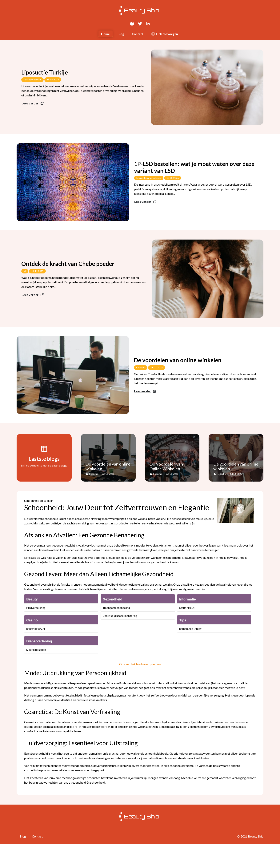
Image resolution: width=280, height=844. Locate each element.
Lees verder (30, 103)
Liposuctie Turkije (44, 72)
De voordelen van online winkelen (178, 360)
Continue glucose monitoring (120, 616)
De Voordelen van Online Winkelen (166, 466)
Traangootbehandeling (116, 608)
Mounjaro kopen (36, 650)
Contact (137, 34)
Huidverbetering (36, 608)
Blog (121, 34)
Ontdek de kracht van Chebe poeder (67, 263)
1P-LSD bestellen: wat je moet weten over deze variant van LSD (194, 167)
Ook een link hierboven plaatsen (140, 664)
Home (105, 34)
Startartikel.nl (187, 608)
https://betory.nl (35, 629)
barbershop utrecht (190, 629)
